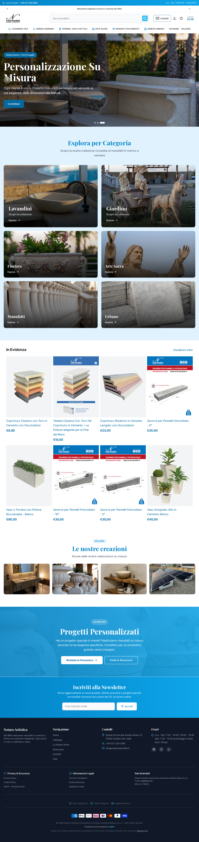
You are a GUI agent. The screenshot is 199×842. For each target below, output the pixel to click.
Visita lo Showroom (121, 660)
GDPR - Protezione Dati (14, 786)
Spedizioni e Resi (76, 786)
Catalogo (57, 739)
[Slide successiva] (189, 8)
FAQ (55, 759)
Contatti (57, 754)
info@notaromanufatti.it (118, 748)
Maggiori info (142, 831)
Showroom (58, 749)
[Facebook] (154, 749)
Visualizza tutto (183, 350)
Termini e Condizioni (78, 778)
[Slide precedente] (7, 8)
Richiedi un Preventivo (79, 660)
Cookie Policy (10, 782)
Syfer (112, 827)
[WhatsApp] (169, 749)
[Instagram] (161, 749)
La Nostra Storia (61, 744)
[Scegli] (47, 412)
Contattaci (14, 104)
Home (56, 735)
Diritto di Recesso (77, 782)
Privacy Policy (10, 778)
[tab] (95, 123)
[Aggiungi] (188, 412)
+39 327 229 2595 (115, 743)
